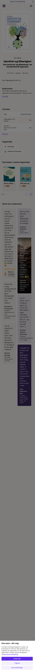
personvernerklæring (11, 654)
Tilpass (17, 663)
